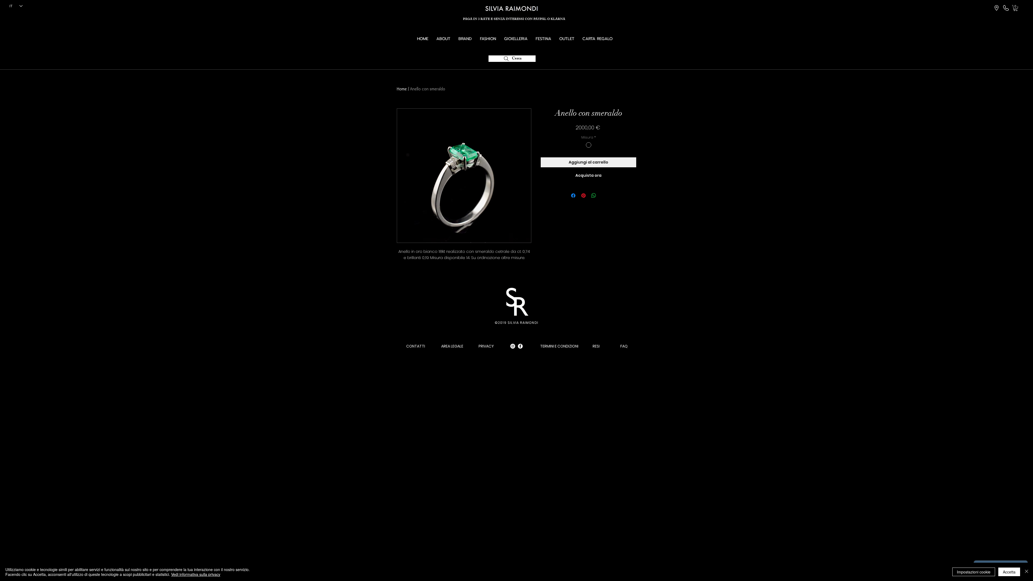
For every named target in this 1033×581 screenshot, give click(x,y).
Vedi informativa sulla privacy (195, 574)
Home (402, 88)
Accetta (1009, 572)
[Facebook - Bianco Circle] (520, 346)
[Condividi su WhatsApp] (593, 195)
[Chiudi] (1026, 572)
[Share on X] (604, 195)
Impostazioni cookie (973, 572)
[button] (1015, 8)
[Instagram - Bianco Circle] (512, 346)
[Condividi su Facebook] (573, 195)
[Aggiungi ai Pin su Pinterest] (583, 195)
